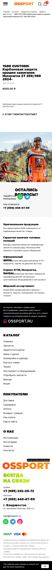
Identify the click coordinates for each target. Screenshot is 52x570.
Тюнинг (7, 366)
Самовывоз (9, 404)
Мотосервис (10, 442)
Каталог (15, 12)
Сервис (6, 487)
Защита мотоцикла (29, 12)
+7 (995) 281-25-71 (18, 491)
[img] (24, 3)
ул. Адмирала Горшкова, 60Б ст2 (18, 508)
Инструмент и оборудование (19, 371)
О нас (8, 431)
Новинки (8, 341)
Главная (6, 12)
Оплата (7, 408)
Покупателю (15, 394)
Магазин (7, 495)
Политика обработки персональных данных (24, 554)
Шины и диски (11, 354)
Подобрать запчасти (15, 375)
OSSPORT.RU (20, 321)
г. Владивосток (15, 505)
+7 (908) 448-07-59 (19, 499)
